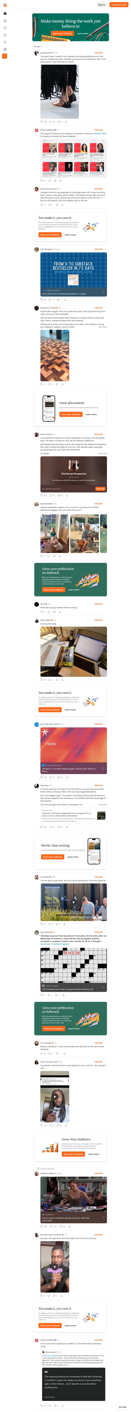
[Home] (5, 5)
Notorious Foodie (48, 307)
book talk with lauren (49, 724)
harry (42, 604)
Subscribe (99, 53)
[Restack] (55, 181)
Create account (119, 4)
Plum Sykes (45, 620)
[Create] (4, 56)
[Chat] (5, 28)
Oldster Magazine (61, 944)
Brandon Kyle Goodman (51, 1234)
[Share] (66, 122)
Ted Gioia (44, 785)
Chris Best (44, 877)
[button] (5, 13)
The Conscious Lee (48, 1061)
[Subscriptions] (5, 20)
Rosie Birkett (46, 503)
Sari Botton (45, 932)
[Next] (104, 533)
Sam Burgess (46, 249)
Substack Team (100, 133)
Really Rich (50, 1215)
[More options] (106, 53)
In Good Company (52, 290)
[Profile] (5, 49)
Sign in (101, 4)
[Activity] (5, 35)
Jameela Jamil (46, 52)
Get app (122, 1407)
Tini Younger (45, 1043)
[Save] (103, 292)
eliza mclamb (51, 1352)
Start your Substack (62, 33)
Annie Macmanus (48, 188)
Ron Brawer (45, 944)
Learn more (82, 33)
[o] (73, 902)
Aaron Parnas (46, 434)
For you (37, 46)
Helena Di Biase (47, 1173)
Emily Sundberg (47, 130)
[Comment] (50, 181)
